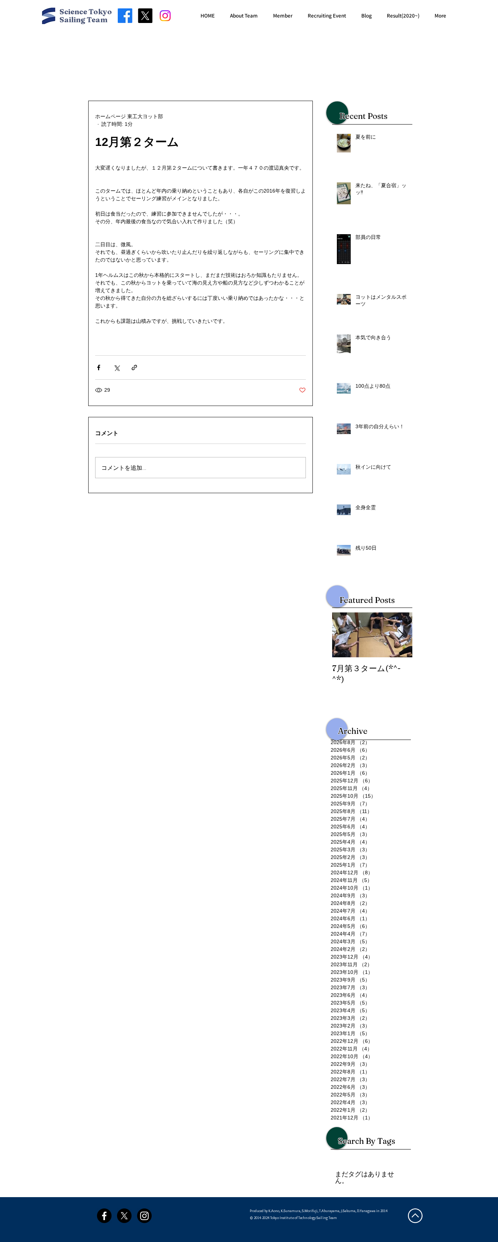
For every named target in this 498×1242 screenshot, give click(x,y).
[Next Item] (400, 635)
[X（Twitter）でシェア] (116, 367)
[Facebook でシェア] (98, 367)
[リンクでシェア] (134, 367)
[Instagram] (144, 1215)
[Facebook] (104, 1215)
